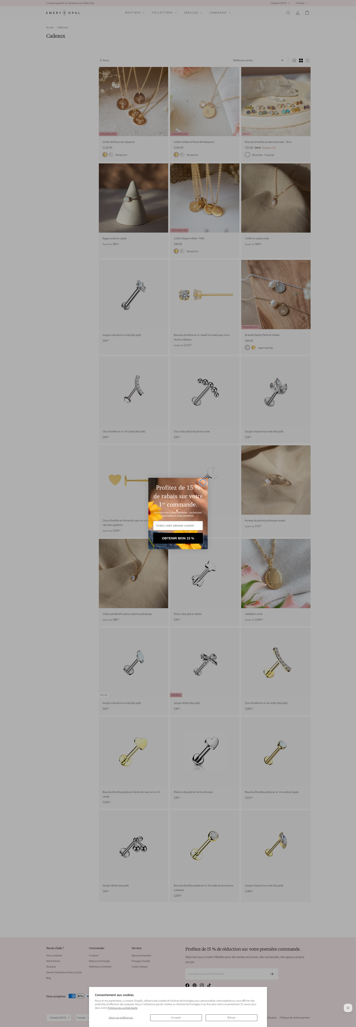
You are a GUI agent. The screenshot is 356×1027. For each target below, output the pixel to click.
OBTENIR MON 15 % (178, 538)
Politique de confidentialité (123, 1008)
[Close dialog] (203, 482)
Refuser (231, 1018)
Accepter (176, 1018)
